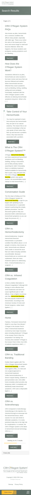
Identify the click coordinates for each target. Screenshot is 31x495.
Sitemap (10, 484)
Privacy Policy (19, 484)
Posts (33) (6, 453)
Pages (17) (6, 21)
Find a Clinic (8, 492)
